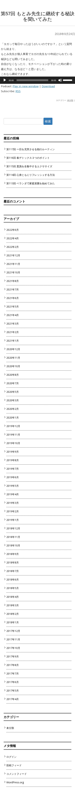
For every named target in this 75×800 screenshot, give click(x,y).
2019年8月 (12, 460)
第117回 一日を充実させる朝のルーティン (30, 149)
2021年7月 (12, 289)
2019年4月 (12, 494)
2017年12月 (13, 631)
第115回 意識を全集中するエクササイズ (29, 166)
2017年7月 (12, 673)
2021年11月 (13, 264)
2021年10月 (13, 272)
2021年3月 (12, 323)
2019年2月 (12, 511)
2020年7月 (12, 383)
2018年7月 (12, 571)
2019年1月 (12, 520)
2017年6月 (12, 682)
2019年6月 (12, 477)
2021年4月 (12, 315)
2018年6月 (12, 579)
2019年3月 (12, 502)
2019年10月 (13, 443)
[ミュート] (60, 80)
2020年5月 (12, 391)
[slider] (68, 80)
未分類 (70, 100)
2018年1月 (12, 622)
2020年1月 (12, 417)
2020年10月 (13, 366)
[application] (37, 80)
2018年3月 (12, 605)
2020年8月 (12, 374)
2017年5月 (12, 690)
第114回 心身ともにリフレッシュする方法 (30, 175)
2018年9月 (12, 554)
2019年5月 (12, 485)
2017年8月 (12, 665)
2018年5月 (12, 588)
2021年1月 (12, 340)
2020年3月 (12, 400)
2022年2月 (12, 247)
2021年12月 (13, 255)
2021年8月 (12, 281)
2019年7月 (12, 468)
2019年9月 (12, 451)
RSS (18, 91)
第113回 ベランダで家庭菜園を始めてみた (30, 183)
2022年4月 (12, 238)
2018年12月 (13, 528)
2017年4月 (12, 699)
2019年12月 (13, 426)
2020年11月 (13, 357)
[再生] (5, 80)
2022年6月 (12, 229)
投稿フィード (14, 765)
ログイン (11, 756)
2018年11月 (13, 537)
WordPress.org (15, 782)
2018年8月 (12, 562)
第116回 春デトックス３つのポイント (28, 157)
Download (48, 86)
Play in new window (26, 86)
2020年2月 (12, 409)
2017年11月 (13, 639)
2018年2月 (12, 614)
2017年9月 (12, 656)
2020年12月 (13, 349)
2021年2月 (12, 332)
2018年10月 (13, 545)
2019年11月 (13, 434)
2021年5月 (12, 306)
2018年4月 (12, 596)
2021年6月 (12, 298)
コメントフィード (16, 774)
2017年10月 (13, 648)
